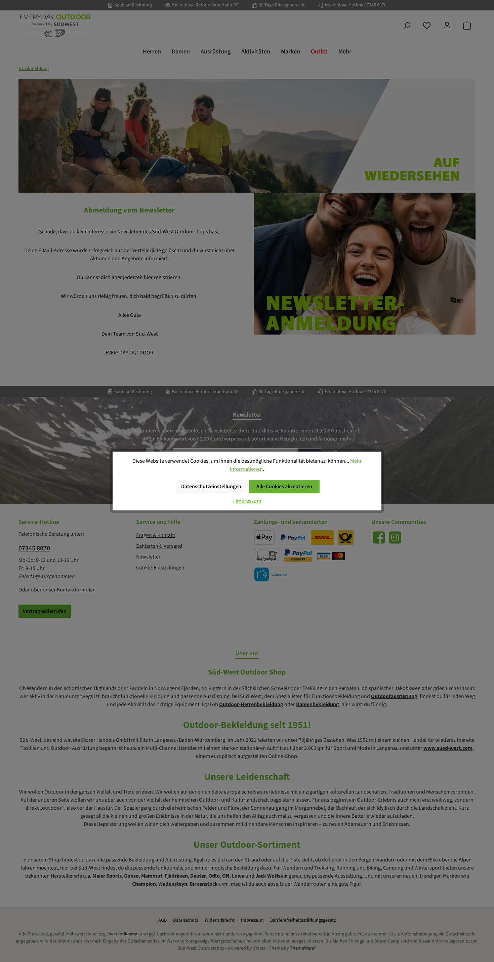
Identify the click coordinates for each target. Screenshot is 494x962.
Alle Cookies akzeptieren (284, 486)
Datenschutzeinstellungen (211, 486)
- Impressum (247, 501)
